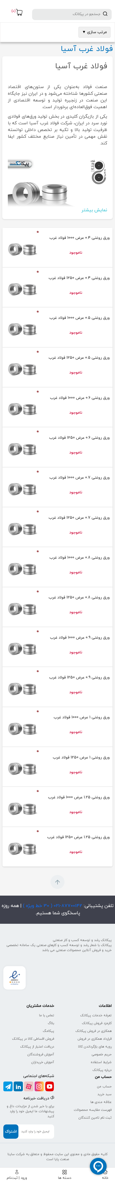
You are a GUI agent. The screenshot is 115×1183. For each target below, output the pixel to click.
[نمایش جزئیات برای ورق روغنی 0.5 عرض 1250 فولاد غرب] (22, 367)
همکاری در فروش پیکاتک (93, 1031)
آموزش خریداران (42, 1062)
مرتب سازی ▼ (94, 32)
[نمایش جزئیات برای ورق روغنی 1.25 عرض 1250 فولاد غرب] (22, 847)
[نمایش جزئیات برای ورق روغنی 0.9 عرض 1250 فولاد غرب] (22, 687)
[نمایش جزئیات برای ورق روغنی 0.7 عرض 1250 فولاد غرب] (22, 527)
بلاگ (51, 1023)
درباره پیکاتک (102, 1070)
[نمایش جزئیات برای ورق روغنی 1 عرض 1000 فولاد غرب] (22, 727)
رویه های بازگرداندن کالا (95, 1046)
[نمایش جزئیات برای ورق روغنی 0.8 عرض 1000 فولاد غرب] (22, 567)
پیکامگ (48, 1031)
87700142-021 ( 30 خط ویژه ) (51, 906)
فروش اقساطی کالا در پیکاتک (33, 1039)
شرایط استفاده (101, 1062)
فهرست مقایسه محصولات (93, 1110)
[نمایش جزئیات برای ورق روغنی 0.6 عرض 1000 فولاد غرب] (22, 407)
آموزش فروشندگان (40, 1054)
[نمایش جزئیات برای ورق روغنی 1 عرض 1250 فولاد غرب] (22, 767)
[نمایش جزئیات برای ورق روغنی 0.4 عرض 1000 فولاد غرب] (22, 247)
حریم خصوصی (102, 1054)
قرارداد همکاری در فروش (95, 1039)
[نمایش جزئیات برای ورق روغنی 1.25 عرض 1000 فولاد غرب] (22, 806)
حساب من (104, 1086)
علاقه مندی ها (101, 1102)
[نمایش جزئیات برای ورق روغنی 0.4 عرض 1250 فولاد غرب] (22, 287)
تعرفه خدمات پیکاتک (96, 1015)
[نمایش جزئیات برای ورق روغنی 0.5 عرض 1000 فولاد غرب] (22, 327)
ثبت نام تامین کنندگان (95, 1118)
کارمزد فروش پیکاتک (97, 1023)
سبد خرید (104, 1094)
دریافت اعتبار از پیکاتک (37, 1046)
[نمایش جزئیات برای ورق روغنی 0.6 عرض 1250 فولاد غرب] (22, 447)
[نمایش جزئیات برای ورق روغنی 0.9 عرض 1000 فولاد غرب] (22, 647)
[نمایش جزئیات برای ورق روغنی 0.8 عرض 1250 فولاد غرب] (22, 607)
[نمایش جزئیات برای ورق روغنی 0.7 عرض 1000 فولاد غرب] (22, 487)
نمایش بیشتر (94, 210)
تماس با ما (46, 1015)
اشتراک (11, 1131)
